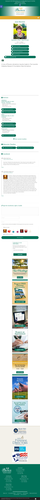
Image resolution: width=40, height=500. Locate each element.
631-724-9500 (8, 480)
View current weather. (20, 139)
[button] (1, 6)
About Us (5, 493)
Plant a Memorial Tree (11, 56)
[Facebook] (20, 5)
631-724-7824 (9, 481)
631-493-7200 (20, 472)
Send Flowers (17, 54)
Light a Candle (17, 46)
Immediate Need (12, 493)
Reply (2, 167)
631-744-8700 (24, 481)
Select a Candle (6, 227)
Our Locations (23, 494)
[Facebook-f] (35, 498)
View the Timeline (8, 147)
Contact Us (19, 493)
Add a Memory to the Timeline (20, 48)
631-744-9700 (24, 480)
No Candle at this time (8, 234)
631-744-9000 (8, 488)
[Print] (3, 60)
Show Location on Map (9, 112)
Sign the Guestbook (17, 51)
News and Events (33, 493)
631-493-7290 (20, 473)
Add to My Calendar (8, 109)
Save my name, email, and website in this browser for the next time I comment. (17, 224)
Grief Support (25, 493)
